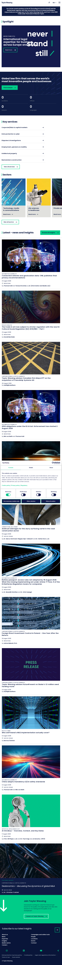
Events (33, 941)
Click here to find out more (31, 263)
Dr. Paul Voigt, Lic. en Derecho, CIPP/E (33, 839)
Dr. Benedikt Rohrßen (11, 592)
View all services (9, 167)
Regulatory (24, 485)
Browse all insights (48, 233)
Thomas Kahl (8, 286)
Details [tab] (31, 467)
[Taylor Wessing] (7, 3)
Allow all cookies (50, 501)
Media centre (6, 943)
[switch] (23, 494)
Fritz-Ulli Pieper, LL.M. (11, 839)
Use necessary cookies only (11, 501)
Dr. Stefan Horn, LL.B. (42, 539)
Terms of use (6, 957)
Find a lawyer (8, 87)
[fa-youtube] (39, 951)
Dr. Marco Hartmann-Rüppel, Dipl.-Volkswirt (18, 539)
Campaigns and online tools (40, 934)
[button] (49, 2)
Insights (4, 941)
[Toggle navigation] (59, 2)
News (3, 937)
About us (5, 934)
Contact (34, 943)
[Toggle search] (49, 2)
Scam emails (16, 957)
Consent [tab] (10, 467)
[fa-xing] (57, 951)
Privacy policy (15, 485)
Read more (8, 50)
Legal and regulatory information (45, 955)
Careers (4, 945)
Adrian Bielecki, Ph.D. (10, 643)
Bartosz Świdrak (9, 740)
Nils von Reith (8, 436)
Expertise (5, 939)
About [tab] (51, 467)
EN (54, 3)
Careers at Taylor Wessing (31, 909)
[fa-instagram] (5, 951)
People (33, 937)
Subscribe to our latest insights (16, 928)
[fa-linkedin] (22, 951)
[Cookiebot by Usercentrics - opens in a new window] (53, 463)
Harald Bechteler (9, 337)
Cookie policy (6, 485)
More (31, 869)
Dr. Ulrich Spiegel (26, 592)
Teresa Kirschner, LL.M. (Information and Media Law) (33, 286)
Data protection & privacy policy (12, 955)
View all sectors (8, 222)
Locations (34, 939)
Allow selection (31, 501)
